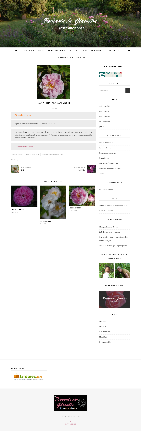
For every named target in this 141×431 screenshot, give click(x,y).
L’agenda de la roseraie (108, 153)
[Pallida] (91, 169)
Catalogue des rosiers (33, 51)
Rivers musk (45, 221)
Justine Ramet (17, 210)
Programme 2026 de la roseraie (62, 51)
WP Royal (76, 416)
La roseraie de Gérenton (108, 163)
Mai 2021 (102, 322)
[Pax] (15, 169)
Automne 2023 (104, 111)
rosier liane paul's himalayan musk (53, 154)
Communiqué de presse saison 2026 (113, 206)
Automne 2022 (104, 106)
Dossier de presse (106, 211)
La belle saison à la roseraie (109, 232)
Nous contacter (77, 57)
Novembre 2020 (105, 342)
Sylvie (16, 160)
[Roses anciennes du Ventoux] (70, 23)
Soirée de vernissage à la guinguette (113, 246)
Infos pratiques (105, 148)
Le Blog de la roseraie (91, 51)
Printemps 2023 (105, 122)
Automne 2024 (104, 116)
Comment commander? (24, 146)
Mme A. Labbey (75, 208)
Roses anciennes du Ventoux (110, 168)
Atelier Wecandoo (106, 190)
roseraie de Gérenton (32, 154)
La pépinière (104, 158)
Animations (111, 51)
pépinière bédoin (17, 154)
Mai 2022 (102, 327)
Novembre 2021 (105, 332)
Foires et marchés (106, 143)
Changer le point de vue (108, 227)
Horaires (62, 57)
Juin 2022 (102, 127)
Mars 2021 (103, 337)
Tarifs (101, 174)
